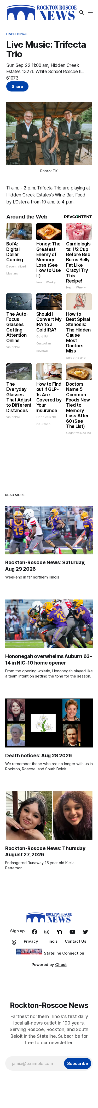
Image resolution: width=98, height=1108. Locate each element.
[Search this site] (81, 12)
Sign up (17, 930)
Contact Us (75, 941)
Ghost (61, 964)
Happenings (16, 34)
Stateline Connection (64, 953)
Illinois (51, 941)
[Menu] (90, 12)
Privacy (31, 941)
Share (17, 86)
